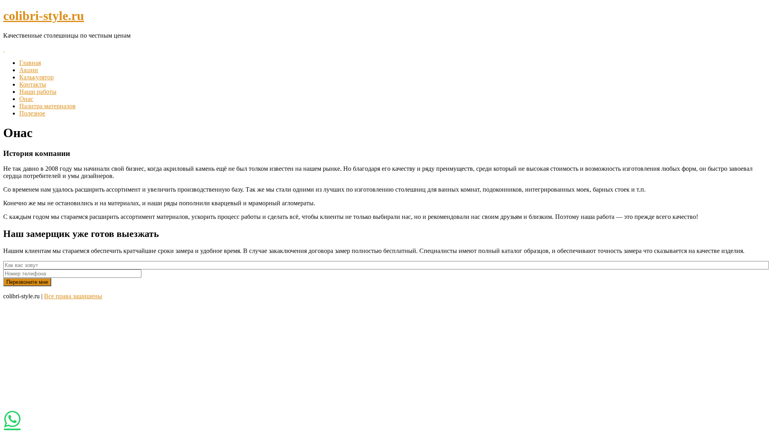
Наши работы (37, 91)
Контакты (32, 84)
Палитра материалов (47, 106)
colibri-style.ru (43, 15)
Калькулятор (36, 77)
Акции (28, 70)
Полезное (32, 113)
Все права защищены (73, 296)
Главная (30, 62)
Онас (26, 98)
